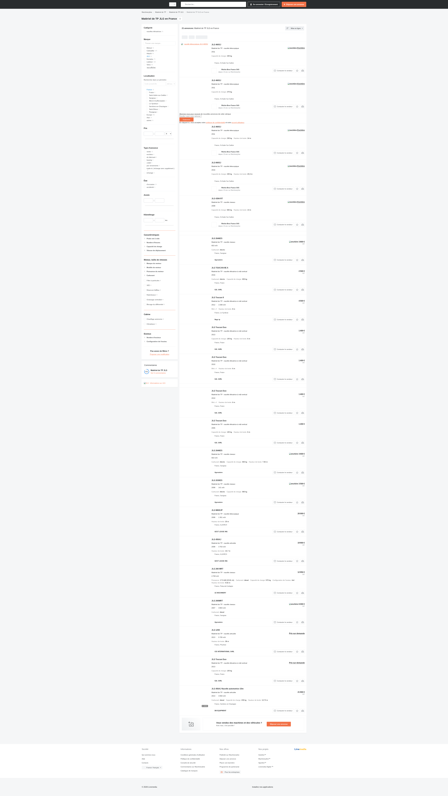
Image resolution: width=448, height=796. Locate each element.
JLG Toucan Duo (219, 327)
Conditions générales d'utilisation (193, 755)
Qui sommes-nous (148, 755)
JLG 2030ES (217, 480)
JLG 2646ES (217, 238)
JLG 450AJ (216, 539)
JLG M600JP (217, 510)
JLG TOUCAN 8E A (220, 268)
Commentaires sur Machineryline (193, 767)
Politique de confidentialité (190, 759)
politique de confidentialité (215, 122)
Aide (143, 759)
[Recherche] (183, 4)
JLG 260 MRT (217, 569)
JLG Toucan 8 (218, 297)
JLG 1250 (216, 630)
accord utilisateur (238, 122)
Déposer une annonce (279, 724)
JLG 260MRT (217, 601)
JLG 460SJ (216, 45)
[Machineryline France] (154, 4)
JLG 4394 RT (217, 199)
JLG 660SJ (216, 163)
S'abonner (186, 120)
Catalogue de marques (189, 771)
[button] (297, 70)
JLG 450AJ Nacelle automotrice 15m (227, 689)
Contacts (145, 763)
